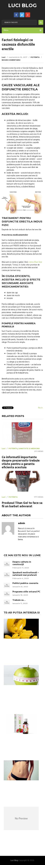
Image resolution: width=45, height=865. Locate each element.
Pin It (40, 408)
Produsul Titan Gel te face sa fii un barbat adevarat (22, 504)
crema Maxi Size (35, 262)
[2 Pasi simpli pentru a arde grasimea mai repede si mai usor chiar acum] (21, 770)
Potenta (35, 57)
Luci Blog (22, 5)
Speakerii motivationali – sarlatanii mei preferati (25, 573)
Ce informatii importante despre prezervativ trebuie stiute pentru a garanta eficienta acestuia (21, 462)
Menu (6, 30)
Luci (3, 57)
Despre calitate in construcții (21, 563)
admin (21, 523)
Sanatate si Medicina (29, 448)
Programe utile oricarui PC (26, 592)
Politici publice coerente (25, 583)
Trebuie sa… (19, 600)
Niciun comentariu (11, 60)
